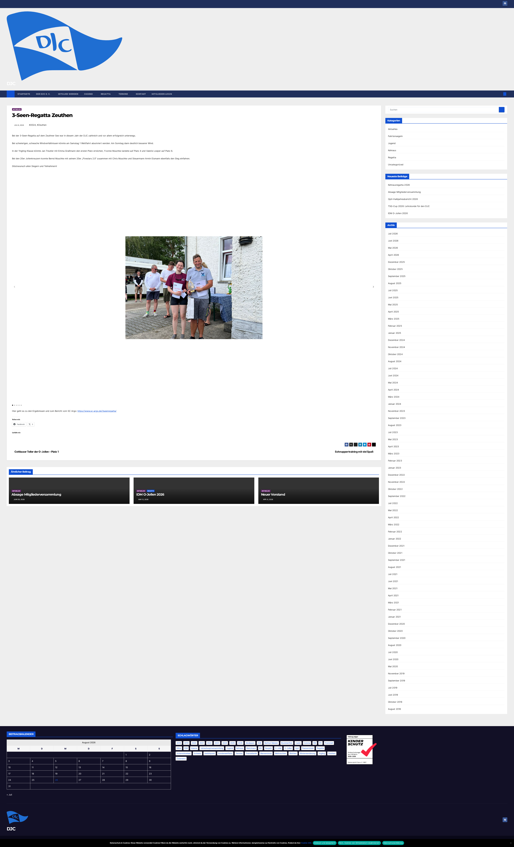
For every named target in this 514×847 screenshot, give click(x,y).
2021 (202, 743)
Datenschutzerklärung (393, 843)
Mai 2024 (393, 382)
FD (320, 743)
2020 (194, 743)
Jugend (88, 94)
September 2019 (396, 680)
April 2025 (393, 311)
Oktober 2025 (395, 269)
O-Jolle (278, 748)
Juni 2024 (393, 375)
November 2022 (396, 482)
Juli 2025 (393, 290)
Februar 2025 (395, 326)
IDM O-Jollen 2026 (150, 494)
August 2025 (394, 283)
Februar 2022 (395, 531)
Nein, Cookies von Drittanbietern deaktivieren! (359, 843)
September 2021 (396, 560)
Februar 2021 (395, 609)
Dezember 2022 (396, 475)
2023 (217, 743)
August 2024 (394, 361)
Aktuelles (17, 109)
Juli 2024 (393, 368)
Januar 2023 (394, 467)
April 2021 (393, 595)
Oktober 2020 (395, 631)
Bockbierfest (286, 743)
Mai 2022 (393, 510)
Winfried (293, 753)
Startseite (24, 94)
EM (314, 743)
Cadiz (298, 743)
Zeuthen (331, 753)
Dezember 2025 (396, 262)
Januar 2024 (394, 404)
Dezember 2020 (396, 623)
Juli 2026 (393, 233)
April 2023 (393, 446)
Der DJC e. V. (43, 94)
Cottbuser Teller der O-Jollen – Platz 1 (36, 451)
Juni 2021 (393, 581)
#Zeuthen (41, 125)
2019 (186, 743)
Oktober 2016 (395, 702)
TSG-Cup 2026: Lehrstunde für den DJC (409, 206)
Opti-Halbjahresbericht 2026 (403, 199)
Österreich (181, 758)
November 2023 (396, 411)
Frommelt (329, 743)
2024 (224, 743)
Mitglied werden (68, 94)
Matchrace (251, 748)
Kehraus (392, 150)
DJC (11, 83)
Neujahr (268, 748)
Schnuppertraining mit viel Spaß (354, 451)
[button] (500, 94)
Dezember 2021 (396, 545)
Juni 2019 (393, 694)
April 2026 (393, 255)
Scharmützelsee (184, 753)
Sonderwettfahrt (225, 753)
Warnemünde (266, 753)
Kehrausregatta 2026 (399, 185)
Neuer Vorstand (273, 494)
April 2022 (393, 517)
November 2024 (396, 347)
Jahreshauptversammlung (211, 748)
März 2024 (393, 396)
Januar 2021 (394, 616)
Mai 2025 (393, 304)
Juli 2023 (393, 432)
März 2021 (393, 602)
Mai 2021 (393, 588)
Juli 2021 (392, 574)
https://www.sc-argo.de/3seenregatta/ (97, 411)
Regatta (106, 94)
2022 (209, 743)
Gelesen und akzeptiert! (324, 843)
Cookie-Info (306, 843)
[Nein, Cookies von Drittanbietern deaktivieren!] (510, 843)
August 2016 (394, 709)
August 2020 (394, 645)
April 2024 (393, 389)
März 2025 (393, 318)
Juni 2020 (393, 659)
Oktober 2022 (395, 489)
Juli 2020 (393, 652)
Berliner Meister (271, 743)
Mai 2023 (393, 439)
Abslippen (250, 743)
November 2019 (396, 673)
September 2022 (397, 496)
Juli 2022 (393, 503)
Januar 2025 (394, 333)
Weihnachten (280, 753)
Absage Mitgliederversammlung (36, 494)
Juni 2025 (393, 297)
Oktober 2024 (395, 354)
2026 (240, 743)
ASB (259, 743)
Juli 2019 (392, 687)
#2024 (32, 125)
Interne (194, 748)
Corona (307, 743)
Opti (297, 748)
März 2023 (393, 453)
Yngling (322, 753)
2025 (232, 743)
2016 (179, 743)
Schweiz (197, 753)
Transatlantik (251, 753)
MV (260, 748)
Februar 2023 (395, 460)
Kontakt (141, 94)
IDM (186, 748)
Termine (123, 94)
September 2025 (397, 276)
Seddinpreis (209, 753)
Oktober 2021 (395, 553)
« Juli (9, 794)
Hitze (179, 748)
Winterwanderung (307, 753)
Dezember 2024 (396, 340)
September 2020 (397, 638)
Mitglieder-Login (162, 94)
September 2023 (397, 418)
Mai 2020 (393, 666)
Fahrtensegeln (395, 136)
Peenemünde (308, 748)
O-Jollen (288, 748)
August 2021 (394, 567)
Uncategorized (395, 164)
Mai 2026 (393, 247)
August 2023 (394, 425)
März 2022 (393, 524)
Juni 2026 (393, 240)
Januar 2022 (394, 538)
